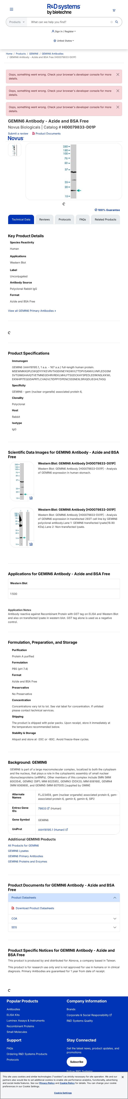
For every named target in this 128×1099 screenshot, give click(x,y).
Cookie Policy (67, 1083)
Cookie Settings (63, 1093)
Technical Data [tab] (21, 219)
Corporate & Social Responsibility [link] (88, 1015)
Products (21, 53)
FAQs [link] (10, 1048)
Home (9, 53)
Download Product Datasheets (35, 908)
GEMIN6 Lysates (18, 850)
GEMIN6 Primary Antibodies (25, 856)
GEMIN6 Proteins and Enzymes (27, 861)
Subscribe (76, 1061)
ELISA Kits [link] (13, 1015)
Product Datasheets (24, 897)
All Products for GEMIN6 (23, 845)
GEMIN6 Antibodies (52, 53)
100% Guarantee (109, 210)
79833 (42, 808)
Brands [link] (71, 1009)
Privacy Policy (47, 1083)
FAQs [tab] (83, 219)
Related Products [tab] (105, 219)
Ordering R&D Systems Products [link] (27, 1054)
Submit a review (18, 133)
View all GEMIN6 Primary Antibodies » (32, 310)
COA (14, 918)
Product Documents (47, 133)
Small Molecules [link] (17, 1032)
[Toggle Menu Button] (11, 9)
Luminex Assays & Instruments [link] (25, 1020)
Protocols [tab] (65, 219)
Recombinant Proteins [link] (20, 1026)
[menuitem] (9, 53)
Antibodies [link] (13, 1009)
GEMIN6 (33, 53)
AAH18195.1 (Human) (51, 829)
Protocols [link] (13, 1059)
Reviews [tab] (44, 219)
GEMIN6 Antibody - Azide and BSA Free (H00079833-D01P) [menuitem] (43, 57)
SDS (14, 927)
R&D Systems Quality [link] (80, 1020)
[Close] (118, 74)
